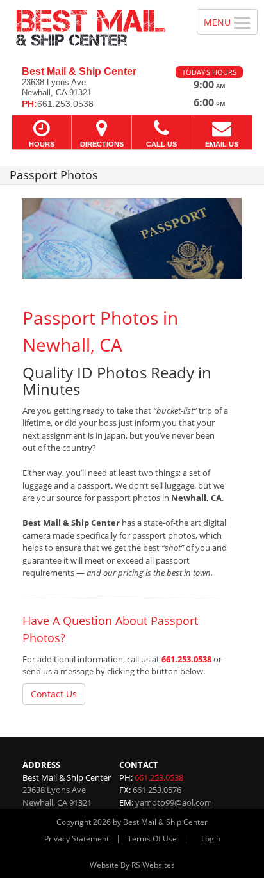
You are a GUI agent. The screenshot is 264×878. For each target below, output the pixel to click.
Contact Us (54, 694)
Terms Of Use (152, 838)
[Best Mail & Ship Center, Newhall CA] (91, 28)
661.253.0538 (186, 659)
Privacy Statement (76, 838)
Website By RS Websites (132, 864)
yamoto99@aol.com (173, 802)
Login (210, 838)
